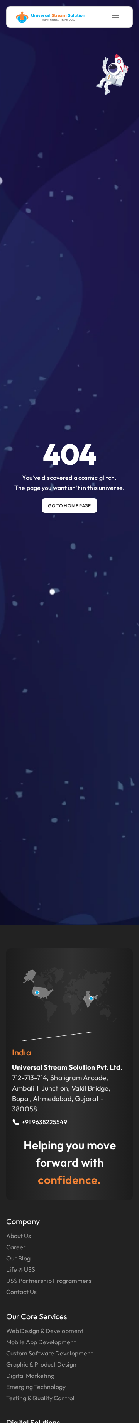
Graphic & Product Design (41, 1364)
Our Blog (18, 1258)
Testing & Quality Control (40, 1398)
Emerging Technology (36, 1387)
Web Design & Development (44, 1331)
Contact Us (21, 1292)
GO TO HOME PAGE (69, 505)
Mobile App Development (41, 1342)
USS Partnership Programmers (49, 1280)
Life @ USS (20, 1269)
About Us (18, 1236)
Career (16, 1247)
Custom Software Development (49, 1353)
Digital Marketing (30, 1375)
